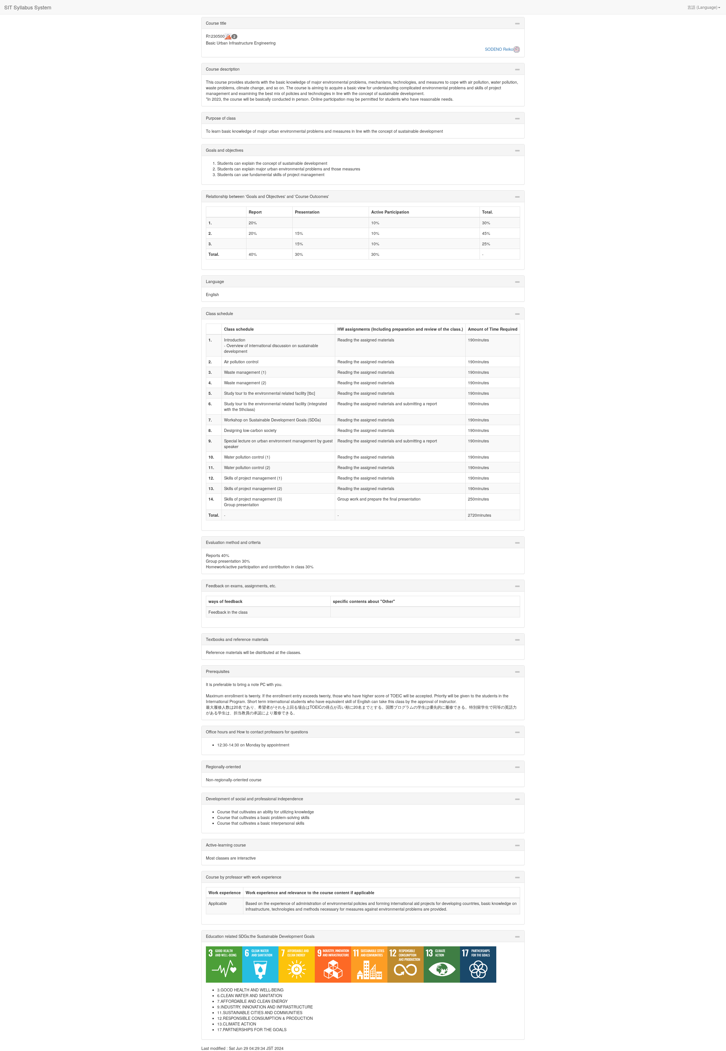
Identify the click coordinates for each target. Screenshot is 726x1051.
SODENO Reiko (499, 49)
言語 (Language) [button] (702, 7)
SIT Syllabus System (27, 7)
